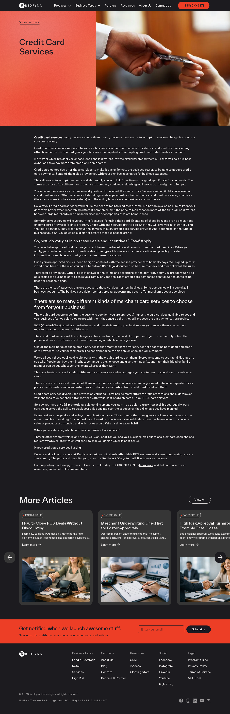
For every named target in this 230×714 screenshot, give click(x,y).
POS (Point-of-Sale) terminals (54, 325)
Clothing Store (140, 672)
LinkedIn (164, 672)
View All (199, 499)
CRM (133, 659)
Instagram (166, 665)
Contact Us (163, 5)
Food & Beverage (83, 659)
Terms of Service (199, 672)
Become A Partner (113, 678)
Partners (111, 5)
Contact (106, 672)
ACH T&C (194, 678)
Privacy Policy (197, 665)
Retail (76, 665)
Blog (104, 665)
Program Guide (198, 659)
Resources (128, 5)
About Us (145, 5)
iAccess (135, 665)
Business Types (86, 5)
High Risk (78, 678)
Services (78, 672)
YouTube (164, 678)
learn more (146, 465)
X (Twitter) (166, 684)
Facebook (165, 659)
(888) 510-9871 (194, 5)
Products (60, 5)
